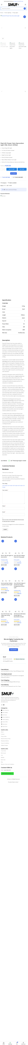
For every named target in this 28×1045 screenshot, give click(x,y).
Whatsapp (21, 1)
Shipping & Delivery (5, 740)
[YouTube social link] (4, 705)
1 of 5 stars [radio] (4, 485)
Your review (5, 490)
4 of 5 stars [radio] (20, 485)
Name (4, 506)
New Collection (6, 710)
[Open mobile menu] (1, 4)
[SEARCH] (25, 8)
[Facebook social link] (4, 185)
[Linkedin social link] (9, 185)
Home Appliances (6, 717)
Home (1, 12)
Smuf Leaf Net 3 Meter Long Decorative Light (7, 583)
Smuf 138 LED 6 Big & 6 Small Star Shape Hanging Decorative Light (19, 585)
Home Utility (5, 721)
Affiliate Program (4, 745)
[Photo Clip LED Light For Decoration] (7, 545)
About (2, 731)
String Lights (15, 12)
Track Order (3, 750)
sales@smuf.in (16, 1)
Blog (2, 762)
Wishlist (2, 757)
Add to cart (12, 169)
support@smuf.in (7, 770)
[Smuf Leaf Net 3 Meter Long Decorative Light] (7, 573)
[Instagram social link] (2, 705)
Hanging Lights (4, 559)
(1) (7, 589)
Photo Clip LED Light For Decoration (7, 556)
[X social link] (6, 185)
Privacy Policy (4, 736)
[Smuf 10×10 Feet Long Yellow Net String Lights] (7, 604)
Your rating (4, 483)
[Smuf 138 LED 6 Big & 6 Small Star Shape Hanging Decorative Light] (20, 573)
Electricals (5, 714)
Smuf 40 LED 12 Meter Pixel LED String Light (19, 556)
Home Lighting (7, 12)
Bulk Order (3, 759)
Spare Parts (5, 726)
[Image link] (7, 693)
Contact (2, 734)
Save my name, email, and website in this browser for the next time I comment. (13, 520)
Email (3, 512)
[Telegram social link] (11, 185)
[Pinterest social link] (8, 185)
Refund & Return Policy (5, 738)
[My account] (25, 4)
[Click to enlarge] (2, 38)
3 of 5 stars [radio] (15, 485)
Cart (2, 755)
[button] (2, 28)
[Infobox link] (5, 669)
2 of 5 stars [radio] (9, 485)
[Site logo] (13, 4)
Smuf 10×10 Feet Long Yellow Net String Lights (6, 615)
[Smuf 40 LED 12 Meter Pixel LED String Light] (20, 545)
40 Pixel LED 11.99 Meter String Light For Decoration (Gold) (20, 615)
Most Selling (5, 712)
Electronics (5, 724)
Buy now (22, 169)
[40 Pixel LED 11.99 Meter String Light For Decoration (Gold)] (20, 604)
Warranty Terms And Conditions (7, 764)
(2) (20, 591)
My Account (3, 753)
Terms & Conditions (5, 743)
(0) (7, 561)
